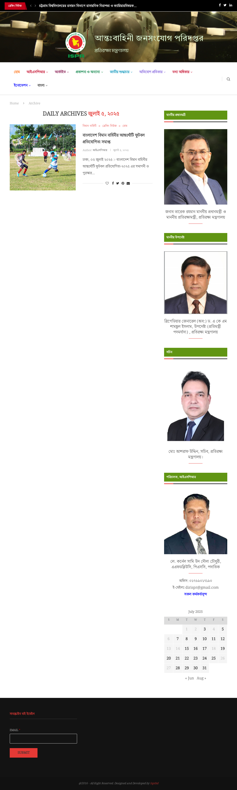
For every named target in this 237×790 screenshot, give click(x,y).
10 (205, 639)
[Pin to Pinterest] (123, 183)
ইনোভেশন (21, 85)
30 (195, 668)
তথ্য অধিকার (180, 72)
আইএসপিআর (36, 72)
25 (214, 658)
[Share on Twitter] (117, 183)
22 (187, 658)
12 (223, 639)
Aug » (201, 678)
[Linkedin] (230, 6)
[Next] (35, 6)
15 (187, 649)
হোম (17, 72)
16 (195, 649)
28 (178, 668)
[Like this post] (107, 183)
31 (205, 668)
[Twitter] (225, 6)
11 (214, 639)
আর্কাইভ (60, 72)
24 (205, 658)
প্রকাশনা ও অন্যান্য (88, 72)
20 (169, 658)
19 (223, 649)
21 (178, 658)
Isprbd (154, 783)
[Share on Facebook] (113, 183)
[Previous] (31, 6)
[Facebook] (220, 6)
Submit (24, 752)
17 (205, 649)
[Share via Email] (128, 183)
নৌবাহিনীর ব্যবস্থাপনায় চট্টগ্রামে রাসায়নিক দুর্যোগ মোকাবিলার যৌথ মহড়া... (85, 6)
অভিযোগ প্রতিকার (150, 72)
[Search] (228, 79)
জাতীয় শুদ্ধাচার (119, 72)
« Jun (189, 678)
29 (187, 668)
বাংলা (40, 85)
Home (14, 103)
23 (195, 658)
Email (15, 730)
